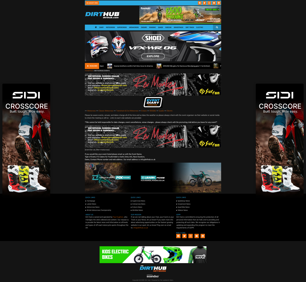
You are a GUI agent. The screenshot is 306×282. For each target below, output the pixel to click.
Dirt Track (190, 27)
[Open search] (217, 27)
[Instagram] (209, 3)
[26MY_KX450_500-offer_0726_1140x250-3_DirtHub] (180, 23)
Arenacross (134, 27)
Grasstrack (178, 27)
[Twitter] (204, 3)
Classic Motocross (106, 111)
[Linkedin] (219, 3)
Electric (199, 27)
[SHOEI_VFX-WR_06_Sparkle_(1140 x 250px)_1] (153, 61)
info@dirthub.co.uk (140, 228)
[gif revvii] (153, 262)
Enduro (144, 27)
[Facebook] (200, 3)
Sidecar (168, 27)
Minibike (152, 27)
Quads (160, 27)
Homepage (89, 71)
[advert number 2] (153, 95)
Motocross (110, 27)
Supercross (122, 27)
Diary (101, 27)
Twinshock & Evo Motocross (127, 111)
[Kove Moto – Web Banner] (153, 192)
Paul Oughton (118, 217)
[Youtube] (214, 3)
